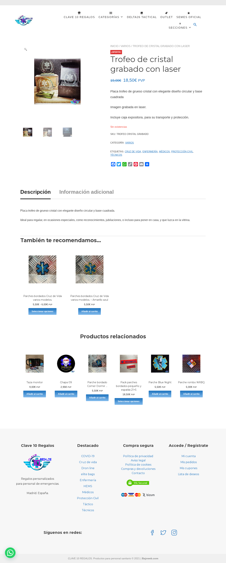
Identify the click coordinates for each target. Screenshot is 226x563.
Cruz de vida (133, 151)
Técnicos (116, 155)
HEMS (88, 486)
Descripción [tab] (35, 192)
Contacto (138, 473)
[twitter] (163, 533)
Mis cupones (188, 468)
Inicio (114, 46)
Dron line (87, 468)
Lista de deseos (188, 474)
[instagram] (174, 533)
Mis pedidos (188, 462)
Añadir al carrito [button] (89, 311)
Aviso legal (138, 460)
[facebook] (152, 533)
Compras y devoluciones (138, 469)
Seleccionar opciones (42, 311)
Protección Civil (182, 151)
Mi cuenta (189, 456)
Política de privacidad (138, 456)
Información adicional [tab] (86, 192)
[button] (195, 25)
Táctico (88, 504)
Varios (125, 46)
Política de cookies (138, 464)
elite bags (88, 474)
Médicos (164, 151)
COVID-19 (87, 456)
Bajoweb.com (150, 558)
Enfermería (150, 151)
